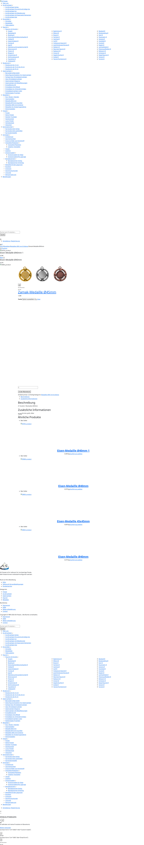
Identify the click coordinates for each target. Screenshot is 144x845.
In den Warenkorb (24, 392)
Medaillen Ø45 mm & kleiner (19, 246)
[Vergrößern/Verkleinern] (0, 842)
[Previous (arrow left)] (18, 289)
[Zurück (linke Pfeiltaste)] (0, 844)
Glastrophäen (7, 596)
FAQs (4, 582)
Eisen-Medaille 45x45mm (73, 521)
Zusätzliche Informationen (29, 399)
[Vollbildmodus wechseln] (2, 842)
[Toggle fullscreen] (22, 287)
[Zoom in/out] (23, 287)
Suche (2, 235)
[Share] (20, 287)
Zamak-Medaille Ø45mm (37, 292)
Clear (38, 299)
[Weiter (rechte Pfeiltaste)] (2, 844)
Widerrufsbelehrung (9, 609)
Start (1, 246)
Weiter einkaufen (5, 828)
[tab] (73, 397)
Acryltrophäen (7, 594)
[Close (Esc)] (18, 287)
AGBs (4, 607)
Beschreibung (25, 397)
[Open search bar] (1, 230)
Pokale (5, 592)
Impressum (6, 605)
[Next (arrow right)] (20, 289)
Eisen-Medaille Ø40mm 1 (73, 450)
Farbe (20, 299)
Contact (5, 611)
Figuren (5, 598)
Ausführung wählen (76, 454)
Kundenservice (7, 586)
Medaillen (7, 246)
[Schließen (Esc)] (5, 842)
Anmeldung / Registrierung (11, 241)
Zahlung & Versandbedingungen (13, 584)
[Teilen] (4, 842)
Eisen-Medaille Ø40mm (73, 486)
